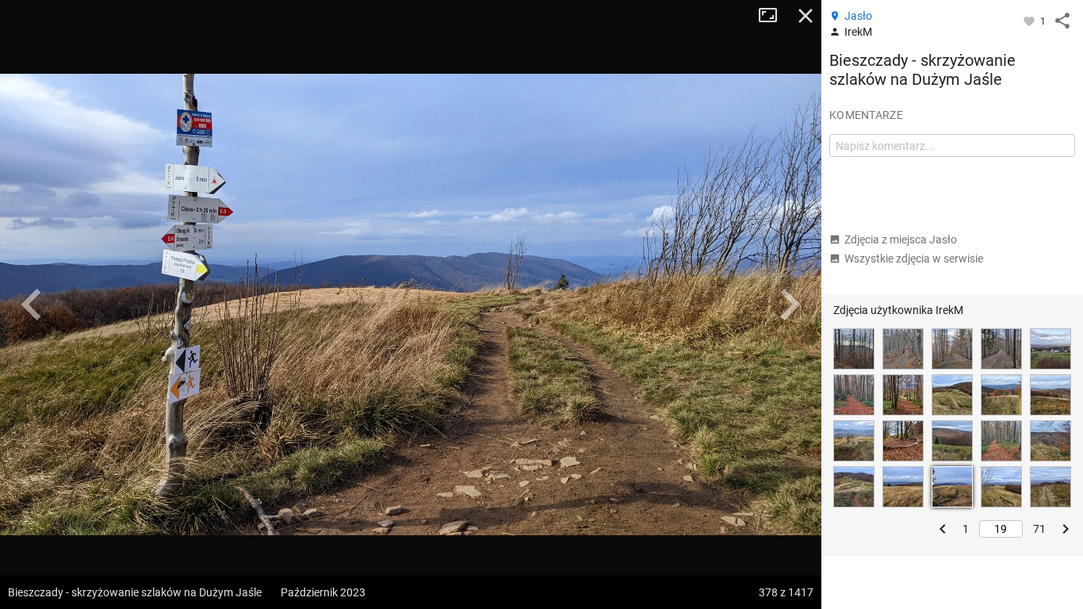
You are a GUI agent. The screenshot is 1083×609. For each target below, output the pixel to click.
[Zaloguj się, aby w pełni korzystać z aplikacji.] (1030, 20)
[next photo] (789, 304)
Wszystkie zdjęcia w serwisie (913, 258)
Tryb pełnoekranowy (774, 16)
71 (1039, 529)
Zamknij (805, 16)
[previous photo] (31, 304)
